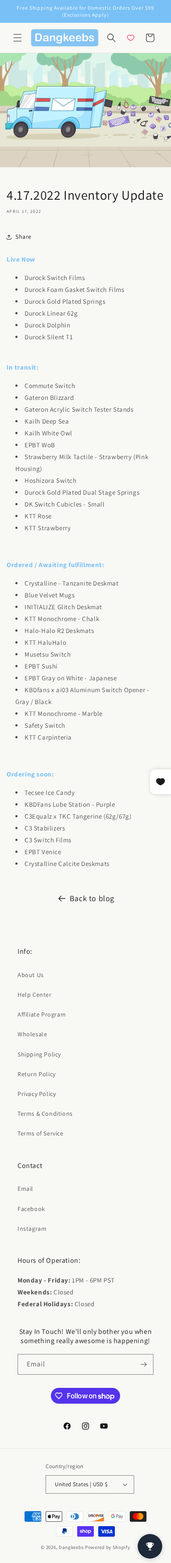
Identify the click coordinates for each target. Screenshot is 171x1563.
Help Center (35, 995)
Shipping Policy (39, 1054)
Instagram (32, 1228)
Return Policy (37, 1074)
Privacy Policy (37, 1094)
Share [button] (23, 237)
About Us (31, 975)
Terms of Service (41, 1133)
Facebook (31, 1209)
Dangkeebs (71, 1547)
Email (25, 1189)
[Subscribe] (143, 1364)
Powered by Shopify (107, 1547)
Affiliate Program (42, 1014)
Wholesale (32, 1034)
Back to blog (92, 898)
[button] (17, 37)
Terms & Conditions (45, 1113)
